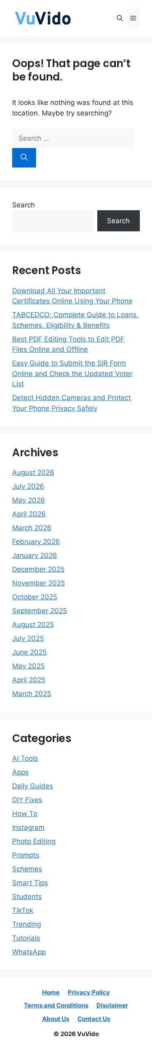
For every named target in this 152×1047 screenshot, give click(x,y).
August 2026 (33, 472)
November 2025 (38, 583)
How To (24, 814)
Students (27, 896)
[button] (119, 18)
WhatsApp (29, 952)
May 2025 (28, 666)
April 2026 (29, 514)
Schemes (27, 869)
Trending (26, 924)
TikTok (22, 910)
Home (51, 992)
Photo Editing (34, 841)
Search (23, 205)
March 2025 (31, 694)
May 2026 (28, 500)
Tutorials (26, 938)
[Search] (24, 158)
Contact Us (93, 1019)
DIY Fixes (27, 800)
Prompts (25, 855)
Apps (20, 772)
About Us (55, 1019)
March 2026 (31, 528)
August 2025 (33, 624)
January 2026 (34, 555)
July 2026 (28, 486)
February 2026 (36, 542)
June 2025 (29, 652)
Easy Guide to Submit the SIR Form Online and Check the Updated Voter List (72, 373)
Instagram (28, 827)
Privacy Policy (89, 992)
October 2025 (34, 597)
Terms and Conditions (56, 1005)
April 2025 (28, 680)
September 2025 (39, 611)
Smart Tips (30, 883)
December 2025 (38, 569)
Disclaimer (112, 1005)
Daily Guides (32, 786)
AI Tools (25, 758)
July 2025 (28, 638)
